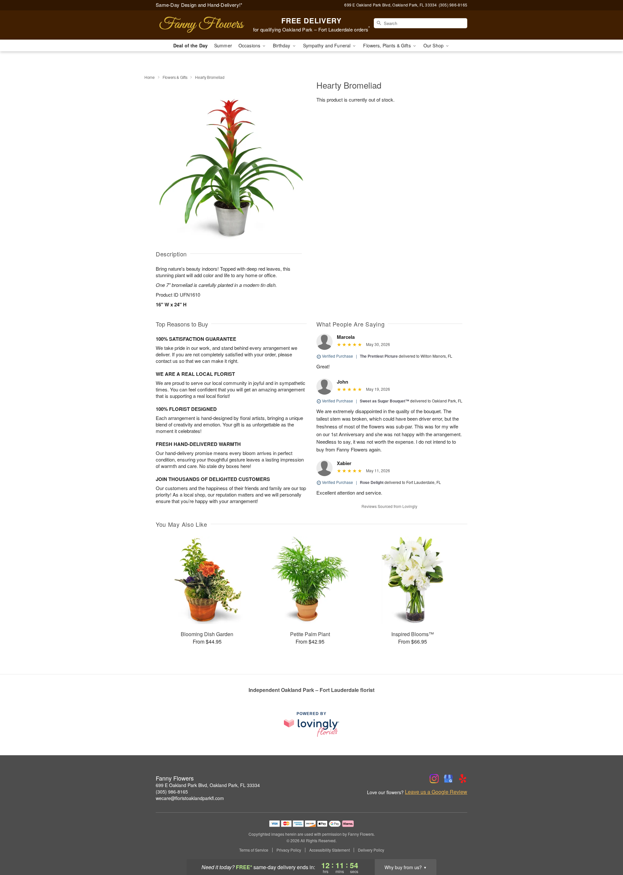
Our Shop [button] (434, 45)
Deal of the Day (190, 45)
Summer (223, 45)
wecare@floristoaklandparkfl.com (190, 798)
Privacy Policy (288, 850)
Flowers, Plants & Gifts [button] (387, 45)
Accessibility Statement (329, 850)
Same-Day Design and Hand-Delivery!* (199, 4)
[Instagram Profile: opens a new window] (434, 778)
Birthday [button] (282, 45)
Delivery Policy (371, 850)
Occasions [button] (250, 45)
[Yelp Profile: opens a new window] (462, 778)
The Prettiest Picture (379, 356)
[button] (606, 847)
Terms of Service (253, 850)
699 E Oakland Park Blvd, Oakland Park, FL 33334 (208, 785)
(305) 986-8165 (172, 791)
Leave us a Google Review (436, 791)
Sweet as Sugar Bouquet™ (384, 401)
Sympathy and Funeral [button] (327, 45)
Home (149, 77)
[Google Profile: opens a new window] (448, 778)
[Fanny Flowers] (202, 25)
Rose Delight (372, 482)
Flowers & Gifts (175, 77)
